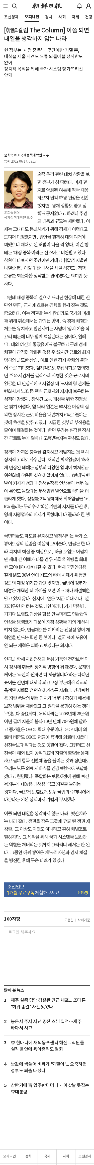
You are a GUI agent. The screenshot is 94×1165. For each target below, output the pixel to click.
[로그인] (88, 6)
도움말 (69, 920)
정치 (28, 1156)
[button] (6, 6)
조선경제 (84, 1156)
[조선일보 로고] (47, 6)
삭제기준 (83, 920)
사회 (66, 1156)
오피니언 (9, 1156)
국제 (47, 1156)
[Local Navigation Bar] (6, 6)
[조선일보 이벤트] (47, 889)
